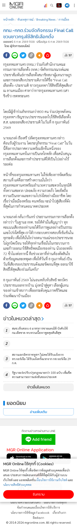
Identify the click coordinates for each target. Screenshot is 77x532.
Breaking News (46, 19)
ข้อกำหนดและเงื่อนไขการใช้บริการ (38, 507)
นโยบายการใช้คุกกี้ (55, 502)
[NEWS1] (59, 5)
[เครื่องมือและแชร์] (75, 5)
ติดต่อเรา (38, 518)
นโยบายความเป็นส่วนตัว (25, 502)
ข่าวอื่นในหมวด (38, 387)
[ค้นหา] (51, 5)
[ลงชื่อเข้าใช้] (67, 5)
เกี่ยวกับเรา (59, 512)
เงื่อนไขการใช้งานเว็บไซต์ (51, 480)
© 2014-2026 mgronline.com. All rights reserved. (38, 522)
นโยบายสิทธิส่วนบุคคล (17, 484)
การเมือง (64, 19)
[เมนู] (3, 5)
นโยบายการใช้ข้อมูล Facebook (30, 512)
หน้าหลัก (8, 19)
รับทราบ (38, 494)
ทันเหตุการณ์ (25, 19)
